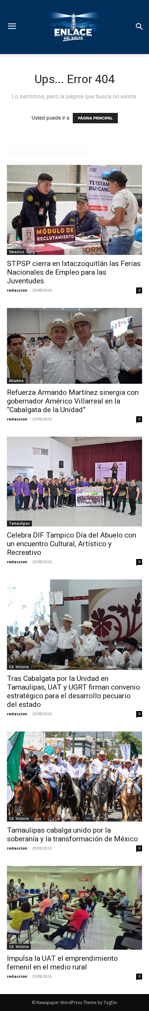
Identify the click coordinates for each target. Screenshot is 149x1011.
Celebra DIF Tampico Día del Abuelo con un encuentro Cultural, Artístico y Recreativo (71, 544)
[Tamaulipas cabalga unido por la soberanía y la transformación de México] (74, 776)
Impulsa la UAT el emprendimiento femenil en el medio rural (62, 962)
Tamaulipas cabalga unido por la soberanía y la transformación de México (72, 834)
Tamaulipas (19, 523)
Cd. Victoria (19, 666)
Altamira (16, 380)
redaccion (17, 290)
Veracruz (16, 251)
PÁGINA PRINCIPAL (95, 118)
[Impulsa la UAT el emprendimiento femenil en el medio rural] (74, 908)
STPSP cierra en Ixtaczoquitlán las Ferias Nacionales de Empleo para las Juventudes (74, 272)
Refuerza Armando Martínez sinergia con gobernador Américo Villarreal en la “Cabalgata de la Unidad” (73, 401)
